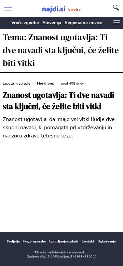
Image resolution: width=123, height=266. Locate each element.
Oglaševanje (107, 241)
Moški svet (45, 83)
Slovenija (52, 23)
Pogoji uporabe (34, 241)
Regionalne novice (83, 23)
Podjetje (13, 241)
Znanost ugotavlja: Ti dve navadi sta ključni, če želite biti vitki (58, 101)
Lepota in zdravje (16, 83)
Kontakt (88, 241)
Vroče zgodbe (25, 23)
